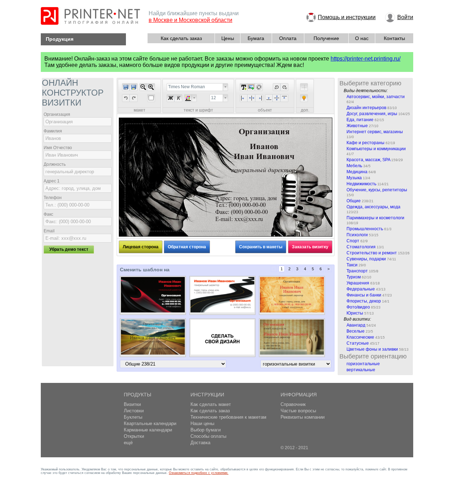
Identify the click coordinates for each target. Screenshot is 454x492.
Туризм (354, 277)
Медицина (357, 171)
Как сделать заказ (181, 38)
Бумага (256, 38)
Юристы (355, 313)
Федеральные (361, 289)
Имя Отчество (58, 147)
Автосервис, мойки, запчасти (376, 96)
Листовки (134, 410)
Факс (48, 214)
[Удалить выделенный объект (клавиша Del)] (258, 87)
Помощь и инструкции (347, 17)
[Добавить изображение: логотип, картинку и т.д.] (251, 87)
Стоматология (361, 246)
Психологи (357, 234)
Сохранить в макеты (260, 246)
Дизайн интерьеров (366, 107)
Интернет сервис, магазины (375, 131)
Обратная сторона (187, 246)
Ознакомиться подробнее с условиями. (198, 473)
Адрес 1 (52, 181)
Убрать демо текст (68, 249)
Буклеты (133, 417)
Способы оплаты (208, 436)
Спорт (353, 240)
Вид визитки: (357, 319)
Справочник (293, 404)
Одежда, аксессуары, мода (373, 206)
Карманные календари (148, 429)
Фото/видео (358, 307)
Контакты (394, 38)
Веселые (356, 331)
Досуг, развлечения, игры (372, 113)
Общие (354, 200)
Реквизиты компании (303, 417)
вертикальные (361, 369)
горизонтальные (363, 363)
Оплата (288, 38)
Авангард (356, 325)
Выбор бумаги (205, 429)
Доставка (200, 442)
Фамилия (53, 131)
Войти (405, 17)
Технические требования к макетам (228, 417)
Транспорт (357, 270)
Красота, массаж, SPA (368, 159)
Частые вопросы (298, 410)
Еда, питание (360, 119)
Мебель (354, 165)
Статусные (358, 343)
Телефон (53, 197)
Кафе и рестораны (365, 142)
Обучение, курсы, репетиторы (377, 189)
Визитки (132, 404)
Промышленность (365, 228)
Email (49, 230)
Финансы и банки (364, 295)
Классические (360, 337)
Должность (55, 164)
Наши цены (202, 423)
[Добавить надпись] (243, 87)
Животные (357, 125)
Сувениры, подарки (366, 258)
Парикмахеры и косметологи (375, 217)
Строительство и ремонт (372, 252)
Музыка (354, 177)
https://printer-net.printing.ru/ (365, 59)
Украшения (358, 283)
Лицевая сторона (141, 246)
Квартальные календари (150, 423)
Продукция (59, 39)
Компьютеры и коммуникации (376, 148)
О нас (362, 38)
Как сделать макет (210, 404)
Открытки (134, 436)
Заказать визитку (310, 246)
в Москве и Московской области (190, 20)
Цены (227, 38)
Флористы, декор (364, 301)
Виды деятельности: (366, 90)
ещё (128, 442)
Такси (352, 264)
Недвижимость (361, 183)
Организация (57, 114)
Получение (326, 38)
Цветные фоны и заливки (372, 349)
